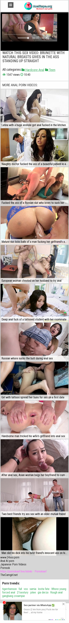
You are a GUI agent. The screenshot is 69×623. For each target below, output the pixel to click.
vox (26, 589)
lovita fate (43, 589)
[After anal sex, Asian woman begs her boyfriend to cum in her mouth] (34, 458)
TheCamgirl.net (9, 575)
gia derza (43, 592)
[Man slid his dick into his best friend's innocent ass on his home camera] (34, 536)
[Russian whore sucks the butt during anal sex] (34, 342)
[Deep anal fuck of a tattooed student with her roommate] (34, 303)
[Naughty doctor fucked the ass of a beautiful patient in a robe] (34, 147)
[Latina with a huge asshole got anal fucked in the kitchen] (34, 108)
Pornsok (5, 568)
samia (33, 589)
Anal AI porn (7, 561)
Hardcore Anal (34, 70)
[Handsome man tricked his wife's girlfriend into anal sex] (34, 420)
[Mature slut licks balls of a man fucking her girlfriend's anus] (34, 225)
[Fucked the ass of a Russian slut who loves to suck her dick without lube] (34, 186)
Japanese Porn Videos (13, 564)
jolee (33, 592)
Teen (51, 70)
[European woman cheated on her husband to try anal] (34, 264)
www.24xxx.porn (9, 557)
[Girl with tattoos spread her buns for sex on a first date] (34, 381)
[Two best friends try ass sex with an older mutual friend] (34, 497)
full (20, 589)
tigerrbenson (9, 589)
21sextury (22, 592)
